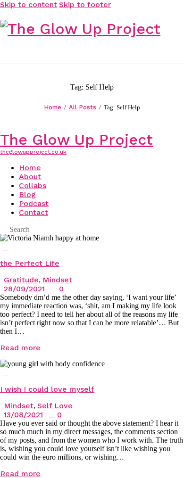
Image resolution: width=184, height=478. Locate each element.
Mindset (57, 279)
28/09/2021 (24, 288)
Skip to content (28, 4)
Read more (20, 347)
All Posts (82, 107)
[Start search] (178, 49)
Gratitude (21, 279)
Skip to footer (85, 4)
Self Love (55, 405)
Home (52, 107)
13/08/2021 (23, 414)
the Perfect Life (29, 263)
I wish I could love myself (47, 389)
